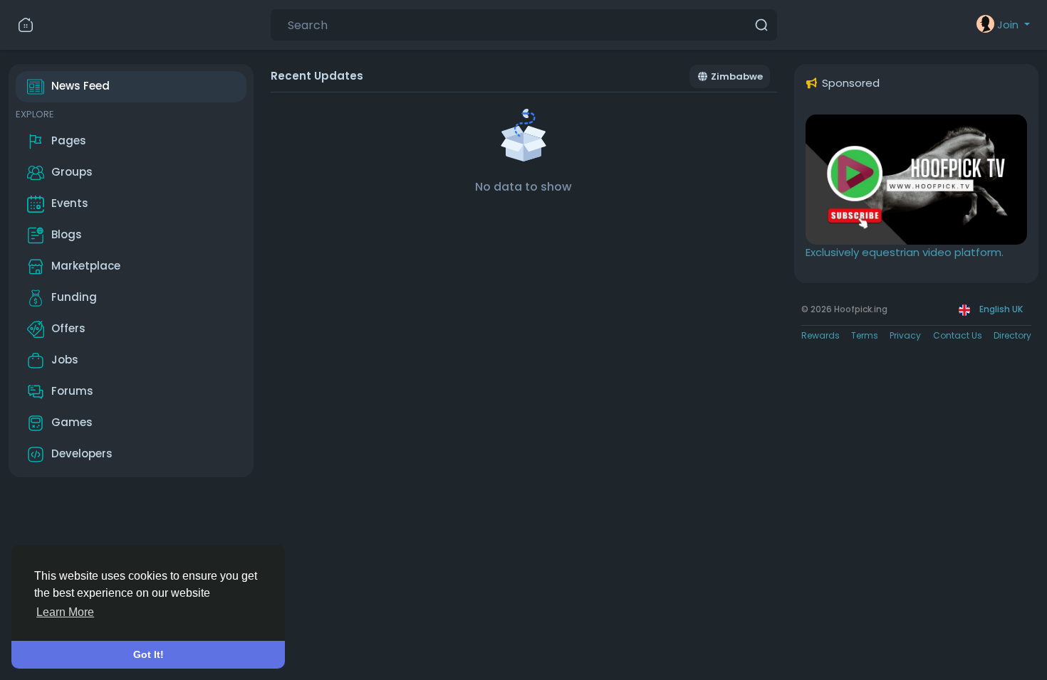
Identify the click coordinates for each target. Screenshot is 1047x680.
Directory (1012, 335)
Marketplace (85, 265)
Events (69, 203)
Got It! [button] (148, 654)
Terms (864, 335)
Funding (74, 296)
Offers (68, 328)
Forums (72, 390)
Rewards (820, 335)
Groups (72, 171)
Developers (82, 453)
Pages (68, 140)
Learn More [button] (65, 612)
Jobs (64, 359)
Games (72, 422)
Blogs (66, 234)
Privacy (905, 335)
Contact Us (957, 335)
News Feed (80, 85)
